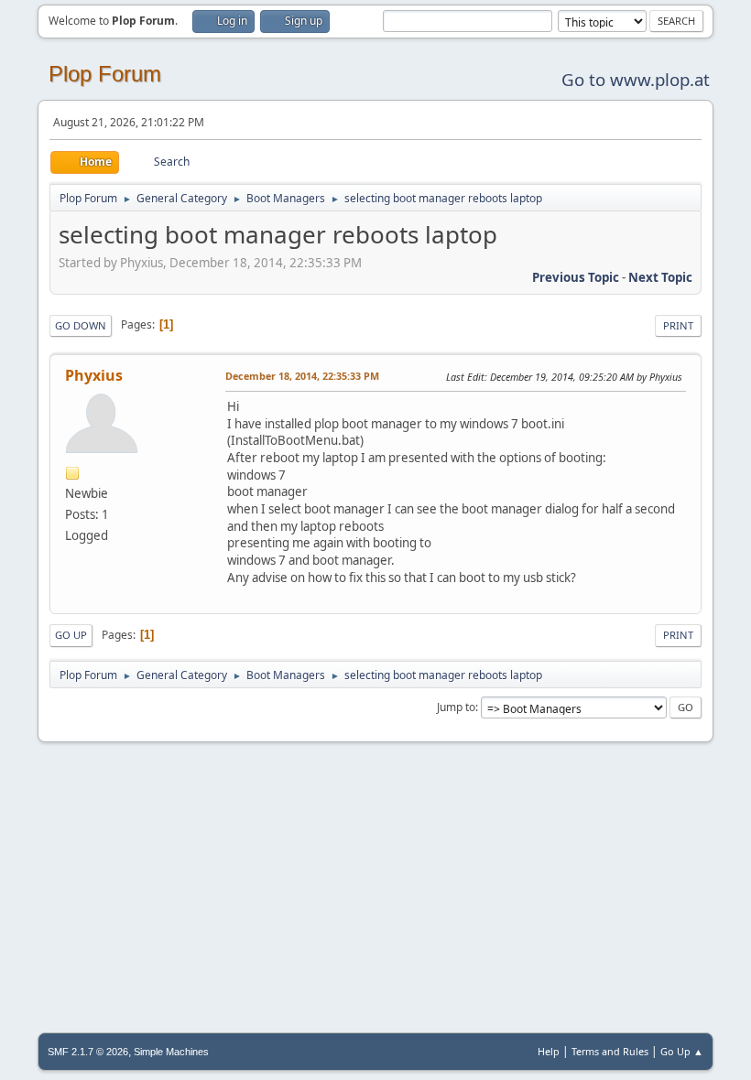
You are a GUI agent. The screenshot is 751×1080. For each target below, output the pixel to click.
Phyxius (94, 375)
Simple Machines (171, 1051)
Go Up (71, 635)
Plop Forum (105, 73)
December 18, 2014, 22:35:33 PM (302, 376)
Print (678, 325)
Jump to (456, 707)
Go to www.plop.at (635, 79)
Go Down (80, 325)
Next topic (660, 277)
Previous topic (575, 277)
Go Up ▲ (681, 1051)
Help (549, 1051)
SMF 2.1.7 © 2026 (88, 1051)
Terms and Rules (609, 1051)
